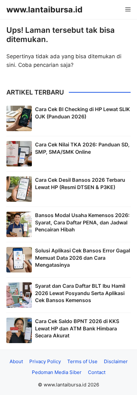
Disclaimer (116, 361)
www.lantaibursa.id (44, 9)
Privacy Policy (45, 361)
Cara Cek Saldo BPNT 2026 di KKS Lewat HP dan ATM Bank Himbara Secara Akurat (77, 328)
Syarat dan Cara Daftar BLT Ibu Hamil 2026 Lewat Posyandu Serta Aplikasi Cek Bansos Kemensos (80, 293)
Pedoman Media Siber (57, 372)
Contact (96, 372)
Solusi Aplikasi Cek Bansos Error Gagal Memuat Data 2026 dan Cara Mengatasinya (82, 257)
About (16, 361)
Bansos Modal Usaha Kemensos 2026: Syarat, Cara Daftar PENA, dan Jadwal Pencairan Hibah (82, 222)
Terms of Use (82, 361)
